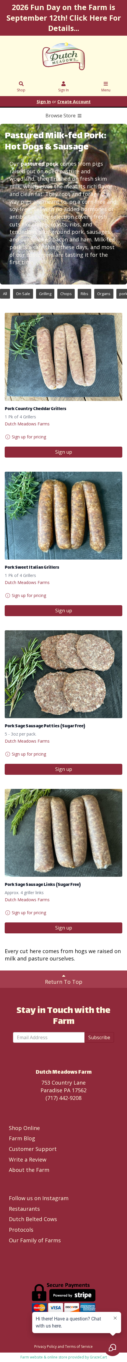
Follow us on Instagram (39, 1198)
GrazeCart (98, 1357)
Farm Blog (22, 1138)
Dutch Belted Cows (33, 1219)
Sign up (63, 452)
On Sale (23, 293)
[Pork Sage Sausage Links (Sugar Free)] (63, 833)
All (5, 293)
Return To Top (63, 981)
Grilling (45, 293)
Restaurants (24, 1208)
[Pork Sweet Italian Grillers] (63, 516)
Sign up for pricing (29, 437)
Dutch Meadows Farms (27, 424)
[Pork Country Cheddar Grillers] (63, 357)
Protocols (21, 1229)
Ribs (84, 293)
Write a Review (27, 1159)
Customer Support (33, 1148)
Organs (103, 293)
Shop (21, 90)
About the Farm (29, 1169)
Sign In (63, 90)
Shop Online (24, 1127)
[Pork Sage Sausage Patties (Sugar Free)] (63, 674)
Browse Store (61, 115)
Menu (105, 90)
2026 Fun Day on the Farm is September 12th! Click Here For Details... (63, 17)
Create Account (74, 101)
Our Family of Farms (35, 1240)
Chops (66, 293)
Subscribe (99, 1037)
